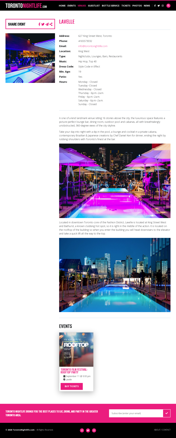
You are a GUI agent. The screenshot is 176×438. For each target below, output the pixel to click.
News (147, 5)
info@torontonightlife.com (92, 46)
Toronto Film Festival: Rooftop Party (74, 370)
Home (62, 5)
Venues (82, 5)
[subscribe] (166, 413)
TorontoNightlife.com (24, 429)
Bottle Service (110, 5)
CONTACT (166, 429)
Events (72, 5)
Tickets (125, 5)
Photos (137, 5)
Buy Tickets (72, 386)
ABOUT (157, 429)
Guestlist (94, 5)
